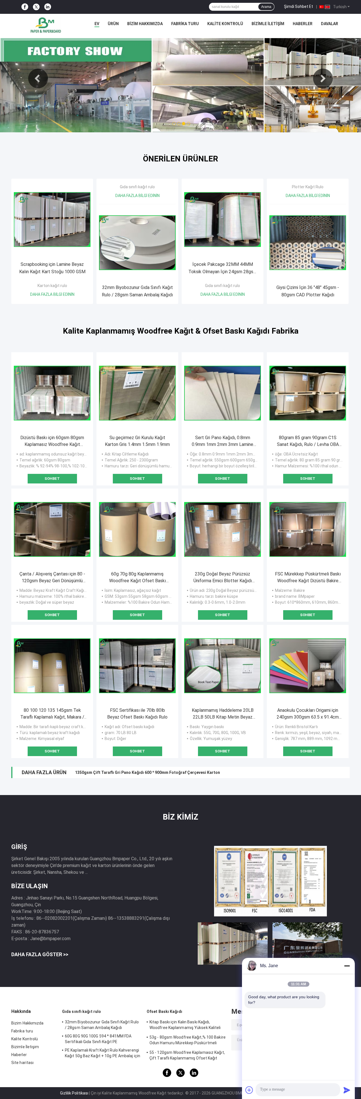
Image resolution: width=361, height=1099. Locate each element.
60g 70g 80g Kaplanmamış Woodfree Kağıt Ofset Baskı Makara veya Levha (137, 577)
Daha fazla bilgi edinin (52, 294)
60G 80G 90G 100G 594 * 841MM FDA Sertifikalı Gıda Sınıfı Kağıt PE (98, 1039)
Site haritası (22, 1062)
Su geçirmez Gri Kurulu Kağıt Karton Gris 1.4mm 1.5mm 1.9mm (137, 441)
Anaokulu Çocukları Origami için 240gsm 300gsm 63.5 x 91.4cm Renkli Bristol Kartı (308, 714)
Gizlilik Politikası (74, 1093)
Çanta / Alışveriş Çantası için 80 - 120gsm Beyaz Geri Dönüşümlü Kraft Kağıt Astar (52, 577)
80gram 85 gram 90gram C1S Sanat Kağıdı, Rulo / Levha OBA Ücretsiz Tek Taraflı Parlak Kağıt (308, 441)
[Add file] (249, 1090)
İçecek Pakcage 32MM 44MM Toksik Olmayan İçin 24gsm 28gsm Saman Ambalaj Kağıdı (222, 268)
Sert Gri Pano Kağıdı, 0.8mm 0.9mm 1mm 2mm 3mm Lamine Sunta (222, 441)
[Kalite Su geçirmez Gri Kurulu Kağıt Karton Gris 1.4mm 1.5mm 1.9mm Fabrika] (137, 393)
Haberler (302, 23)
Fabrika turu (185, 23)
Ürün (113, 23)
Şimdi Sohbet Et (298, 6)
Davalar (329, 23)
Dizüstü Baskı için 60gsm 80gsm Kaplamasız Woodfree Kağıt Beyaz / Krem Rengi (52, 441)
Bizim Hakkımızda (145, 23)
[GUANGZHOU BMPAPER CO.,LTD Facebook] (25, 6)
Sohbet (52, 478)
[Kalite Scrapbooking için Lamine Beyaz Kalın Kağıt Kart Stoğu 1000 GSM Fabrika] (52, 219)
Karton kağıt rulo (52, 285)
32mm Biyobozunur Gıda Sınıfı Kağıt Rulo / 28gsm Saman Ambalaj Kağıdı (137, 291)
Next (323, 78)
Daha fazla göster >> (39, 954)
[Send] (346, 1090)
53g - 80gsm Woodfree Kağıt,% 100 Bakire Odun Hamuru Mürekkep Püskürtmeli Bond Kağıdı (187, 1041)
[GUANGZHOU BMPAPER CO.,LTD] (46, 25)
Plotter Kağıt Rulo (307, 187)
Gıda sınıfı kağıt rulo (137, 187)
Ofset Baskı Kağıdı (164, 1011)
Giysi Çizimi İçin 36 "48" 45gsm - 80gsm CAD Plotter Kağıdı (307, 291)
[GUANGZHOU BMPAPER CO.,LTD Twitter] (36, 7)
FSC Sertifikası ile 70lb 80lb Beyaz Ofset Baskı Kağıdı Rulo (137, 714)
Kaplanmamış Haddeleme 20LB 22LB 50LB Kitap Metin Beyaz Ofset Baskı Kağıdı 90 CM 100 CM (223, 714)
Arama (266, 7)
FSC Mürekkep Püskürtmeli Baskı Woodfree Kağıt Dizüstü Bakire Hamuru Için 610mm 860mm (308, 577)
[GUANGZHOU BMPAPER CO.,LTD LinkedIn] (48, 6)
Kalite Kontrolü (225, 23)
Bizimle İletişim (268, 23)
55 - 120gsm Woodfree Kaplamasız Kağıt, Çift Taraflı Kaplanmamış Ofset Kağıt (187, 1055)
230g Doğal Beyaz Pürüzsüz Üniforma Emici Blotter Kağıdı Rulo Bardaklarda (222, 577)
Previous (38, 78)
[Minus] (347, 965)
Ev (96, 23)
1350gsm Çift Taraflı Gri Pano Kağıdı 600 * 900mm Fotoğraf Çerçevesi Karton (147, 772)
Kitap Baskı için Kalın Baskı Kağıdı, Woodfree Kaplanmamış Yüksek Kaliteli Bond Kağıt (185, 1026)
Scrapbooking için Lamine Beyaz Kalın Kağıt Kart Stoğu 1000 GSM (52, 268)
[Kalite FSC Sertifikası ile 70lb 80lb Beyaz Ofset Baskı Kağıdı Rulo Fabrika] (137, 665)
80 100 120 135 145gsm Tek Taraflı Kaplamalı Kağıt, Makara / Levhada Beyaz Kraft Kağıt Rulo (52, 714)
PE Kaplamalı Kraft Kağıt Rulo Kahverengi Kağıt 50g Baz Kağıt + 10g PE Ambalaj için (102, 1053)
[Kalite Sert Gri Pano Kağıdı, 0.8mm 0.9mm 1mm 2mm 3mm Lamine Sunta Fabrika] (222, 393)
